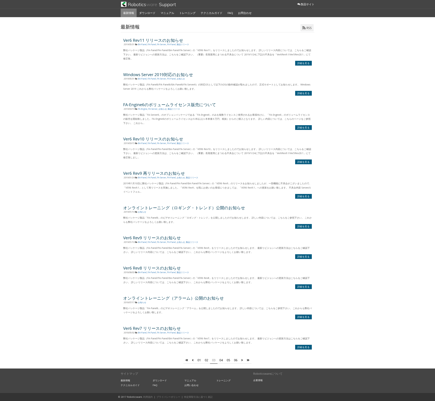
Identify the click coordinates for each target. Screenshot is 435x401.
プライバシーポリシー (168, 396)
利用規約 (148, 396)
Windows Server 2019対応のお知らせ (158, 74)
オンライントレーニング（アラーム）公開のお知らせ (173, 298)
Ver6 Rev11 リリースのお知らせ (153, 40)
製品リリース (183, 44)
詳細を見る (303, 63)
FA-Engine (142, 109)
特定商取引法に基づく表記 (198, 396)
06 (235, 360)
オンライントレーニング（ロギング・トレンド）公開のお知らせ (184, 207)
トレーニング (187, 12)
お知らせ (181, 78)
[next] (242, 360)
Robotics (152, 4)
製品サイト (307, 4)
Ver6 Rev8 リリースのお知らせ (152, 268)
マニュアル (167, 12)
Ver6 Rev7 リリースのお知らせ (152, 328)
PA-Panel (171, 44)
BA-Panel (142, 44)
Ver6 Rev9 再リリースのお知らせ (154, 173)
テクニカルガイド (211, 12)
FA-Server (161, 44)
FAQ (230, 12)
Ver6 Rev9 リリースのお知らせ (152, 237)
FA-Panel (152, 44)
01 (199, 360)
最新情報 (128, 12)
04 (221, 360)
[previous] (193, 360)
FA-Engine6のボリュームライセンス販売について (169, 104)
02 (206, 360)
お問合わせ (245, 12)
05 (228, 360)
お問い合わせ (191, 385)
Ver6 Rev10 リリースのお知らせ (153, 139)
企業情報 (258, 380)
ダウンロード (147, 12)
